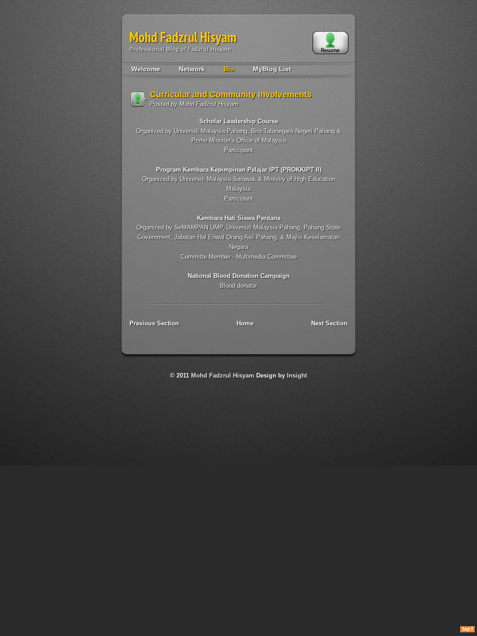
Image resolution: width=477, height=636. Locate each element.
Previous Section (154, 323)
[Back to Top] (467, 630)
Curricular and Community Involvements (231, 94)
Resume (330, 42)
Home (245, 323)
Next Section (329, 323)
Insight (297, 375)
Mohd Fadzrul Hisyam (183, 37)
